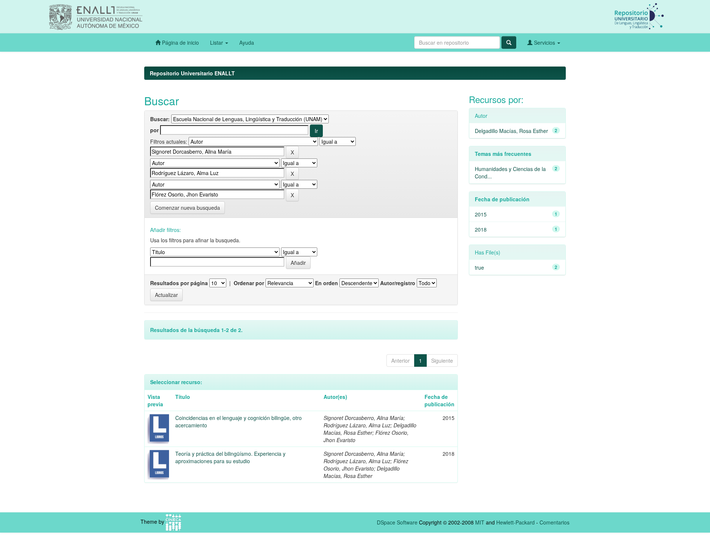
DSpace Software (397, 522)
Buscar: (160, 119)
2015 (481, 214)
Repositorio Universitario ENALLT (192, 73)
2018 (481, 229)
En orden (326, 283)
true (479, 267)
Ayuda (246, 42)
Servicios (544, 42)
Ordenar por (249, 283)
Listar (217, 42)
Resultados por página (179, 283)
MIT (479, 522)
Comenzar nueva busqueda (187, 207)
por (154, 130)
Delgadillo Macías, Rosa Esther (511, 130)
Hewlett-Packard (515, 522)
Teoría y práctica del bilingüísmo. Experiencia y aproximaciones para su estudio (230, 457)
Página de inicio (179, 42)
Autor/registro (397, 283)
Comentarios (554, 522)
